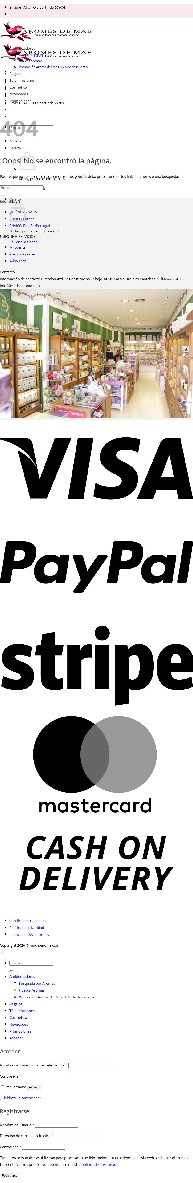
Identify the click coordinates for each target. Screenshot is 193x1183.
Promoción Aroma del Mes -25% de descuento (53, 67)
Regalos (15, 73)
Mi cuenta (17, 247)
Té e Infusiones (22, 80)
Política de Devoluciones (29, 934)
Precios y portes (22, 254)
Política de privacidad (26, 927)
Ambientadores (22, 48)
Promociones (20, 100)
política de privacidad (99, 1164)
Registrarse (9, 1175)
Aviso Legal (18, 261)
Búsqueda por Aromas (35, 55)
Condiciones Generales (27, 920)
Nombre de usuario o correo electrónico (34, 1065)
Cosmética (18, 87)
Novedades (18, 94)
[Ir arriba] (2, 953)
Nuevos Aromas (30, 61)
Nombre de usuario (17, 1125)
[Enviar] (2, 195)
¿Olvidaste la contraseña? (20, 1097)
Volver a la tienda (23, 242)
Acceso (34, 1087)
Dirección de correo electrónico (26, 1135)
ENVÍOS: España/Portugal (29, 225)
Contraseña (10, 1076)
